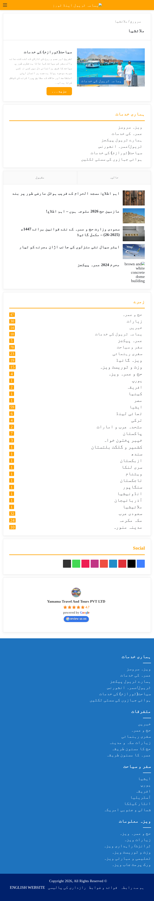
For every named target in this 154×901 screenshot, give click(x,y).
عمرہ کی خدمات (127, 133)
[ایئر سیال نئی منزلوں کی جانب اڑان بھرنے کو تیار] (134, 251)
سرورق (136, 21)
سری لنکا (132, 467)
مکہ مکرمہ (130, 520)
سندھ (136, 454)
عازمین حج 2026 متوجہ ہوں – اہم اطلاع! (83, 211)
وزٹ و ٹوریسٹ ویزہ (120, 367)
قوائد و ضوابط (103, 887)
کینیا (135, 394)
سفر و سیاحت (129, 347)
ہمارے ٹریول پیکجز (121, 139)
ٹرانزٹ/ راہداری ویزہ (127, 845)
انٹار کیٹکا (137, 803)
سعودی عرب (130, 513)
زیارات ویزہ (137, 839)
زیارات (134, 321)
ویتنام (134, 474)
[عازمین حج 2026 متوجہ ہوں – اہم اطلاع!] (134, 215)
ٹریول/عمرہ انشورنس (120, 146)
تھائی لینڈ (129, 413)
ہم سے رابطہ (132, 887)
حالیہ (114, 177)
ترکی (136, 420)
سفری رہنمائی (127, 353)
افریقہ (134, 387)
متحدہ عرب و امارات (119, 427)
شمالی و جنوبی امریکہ (127, 809)
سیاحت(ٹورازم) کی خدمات (48, 52)
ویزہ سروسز (130, 127)
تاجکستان (131, 480)
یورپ (137, 380)
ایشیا (135, 407)
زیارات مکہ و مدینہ (130, 742)
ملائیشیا (132, 507)
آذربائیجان (128, 500)
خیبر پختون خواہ (122, 440)
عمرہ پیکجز (130, 340)
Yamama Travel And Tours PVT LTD (76, 601)
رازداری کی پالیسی (67, 887)
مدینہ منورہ (127, 527)
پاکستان (132, 433)
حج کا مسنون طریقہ (131, 748)
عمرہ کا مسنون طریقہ (128, 755)
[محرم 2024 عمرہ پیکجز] (134, 272)
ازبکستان (131, 460)
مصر (138, 400)
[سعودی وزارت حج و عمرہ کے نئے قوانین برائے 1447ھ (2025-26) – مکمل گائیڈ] (134, 233)
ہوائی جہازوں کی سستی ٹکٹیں (111, 159)
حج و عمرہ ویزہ (125, 373)
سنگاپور (132, 487)
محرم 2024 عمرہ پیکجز (98, 264)
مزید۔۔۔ (59, 91)
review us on (78, 618)
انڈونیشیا (129, 493)
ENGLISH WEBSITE (27, 887)
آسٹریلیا (140, 797)
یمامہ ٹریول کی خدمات (118, 334)
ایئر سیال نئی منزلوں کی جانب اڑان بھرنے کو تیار (69, 247)
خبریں (135, 327)
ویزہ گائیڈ (129, 360)
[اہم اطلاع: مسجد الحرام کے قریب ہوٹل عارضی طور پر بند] (134, 197)
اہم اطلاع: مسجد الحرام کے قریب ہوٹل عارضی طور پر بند (66, 193)
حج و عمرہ (132, 314)
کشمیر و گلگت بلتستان (116, 447)
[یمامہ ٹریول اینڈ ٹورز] (77, 5)
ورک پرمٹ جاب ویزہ (131, 864)
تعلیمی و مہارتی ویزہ (127, 858)
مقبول (40, 177)
